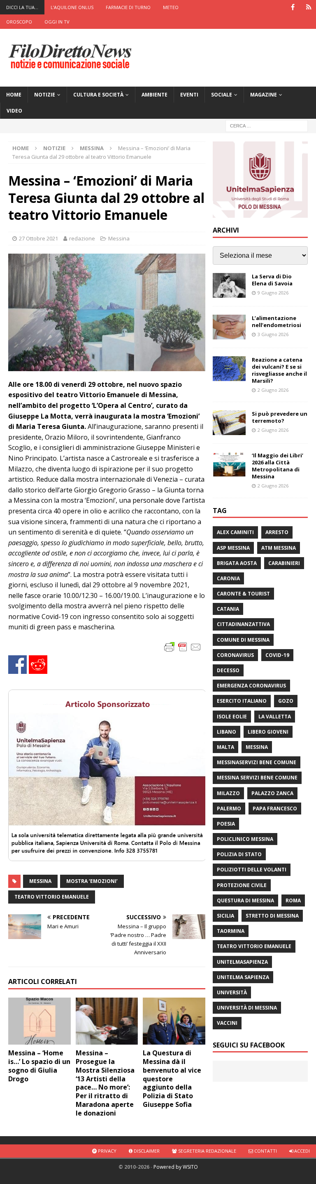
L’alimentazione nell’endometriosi (276, 321)
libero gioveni (268, 731)
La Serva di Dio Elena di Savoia (272, 280)
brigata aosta (237, 563)
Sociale (221, 94)
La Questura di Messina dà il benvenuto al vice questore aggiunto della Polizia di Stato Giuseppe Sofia (172, 1078)
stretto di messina (272, 915)
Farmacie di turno (128, 7)
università (232, 992)
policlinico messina (245, 839)
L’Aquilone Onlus (72, 7)
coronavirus (235, 655)
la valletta (274, 716)
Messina (119, 238)
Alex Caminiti (235, 532)
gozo (285, 700)
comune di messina (243, 639)
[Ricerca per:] (266, 125)
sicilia (225, 915)
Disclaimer (146, 1151)
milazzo (228, 793)
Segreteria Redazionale (206, 1151)
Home (13, 94)
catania (228, 608)
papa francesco (275, 808)
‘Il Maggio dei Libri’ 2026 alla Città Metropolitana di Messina (277, 466)
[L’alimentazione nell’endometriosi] (229, 327)
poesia (226, 823)
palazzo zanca (272, 793)
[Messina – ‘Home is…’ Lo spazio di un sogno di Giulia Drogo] (39, 1021)
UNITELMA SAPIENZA (243, 977)
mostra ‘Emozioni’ (92, 881)
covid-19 (277, 655)
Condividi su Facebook (17, 664)
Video (14, 110)
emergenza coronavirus (251, 685)
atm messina (278, 547)
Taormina (230, 930)
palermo (229, 808)
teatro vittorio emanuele (51, 896)
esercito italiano (242, 700)
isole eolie (232, 716)
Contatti (265, 1151)
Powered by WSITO (175, 1166)
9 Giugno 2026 (273, 293)
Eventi (189, 94)
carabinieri (284, 563)
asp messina (233, 547)
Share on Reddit (38, 664)
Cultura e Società (98, 94)
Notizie (44, 94)
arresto (276, 532)
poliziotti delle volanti (251, 869)
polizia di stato (239, 854)
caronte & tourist (243, 593)
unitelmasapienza (242, 961)
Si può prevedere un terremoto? (279, 417)
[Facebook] (293, 7)
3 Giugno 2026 (273, 334)
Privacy (106, 1151)
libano (226, 731)
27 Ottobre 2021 (38, 238)
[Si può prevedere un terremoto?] (229, 422)
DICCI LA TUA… (22, 7)
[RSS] (309, 7)
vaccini (227, 1022)
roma (293, 900)
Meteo (171, 7)
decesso (228, 670)
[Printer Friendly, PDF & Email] (182, 646)
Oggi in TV (57, 22)
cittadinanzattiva (243, 624)
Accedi (301, 1151)
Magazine (263, 94)
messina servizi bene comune (257, 777)
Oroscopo (19, 22)
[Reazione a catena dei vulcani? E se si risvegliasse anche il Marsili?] (229, 368)
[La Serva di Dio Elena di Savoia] (229, 285)
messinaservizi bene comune (256, 762)
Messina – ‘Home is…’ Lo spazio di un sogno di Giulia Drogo (39, 1065)
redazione (82, 238)
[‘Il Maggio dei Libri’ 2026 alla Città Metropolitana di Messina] (229, 464)
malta (225, 747)
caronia (228, 578)
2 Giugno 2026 (273, 390)
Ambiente (154, 94)
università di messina (247, 1007)
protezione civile (242, 885)
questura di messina (245, 900)
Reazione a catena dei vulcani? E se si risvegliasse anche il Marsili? (279, 370)
